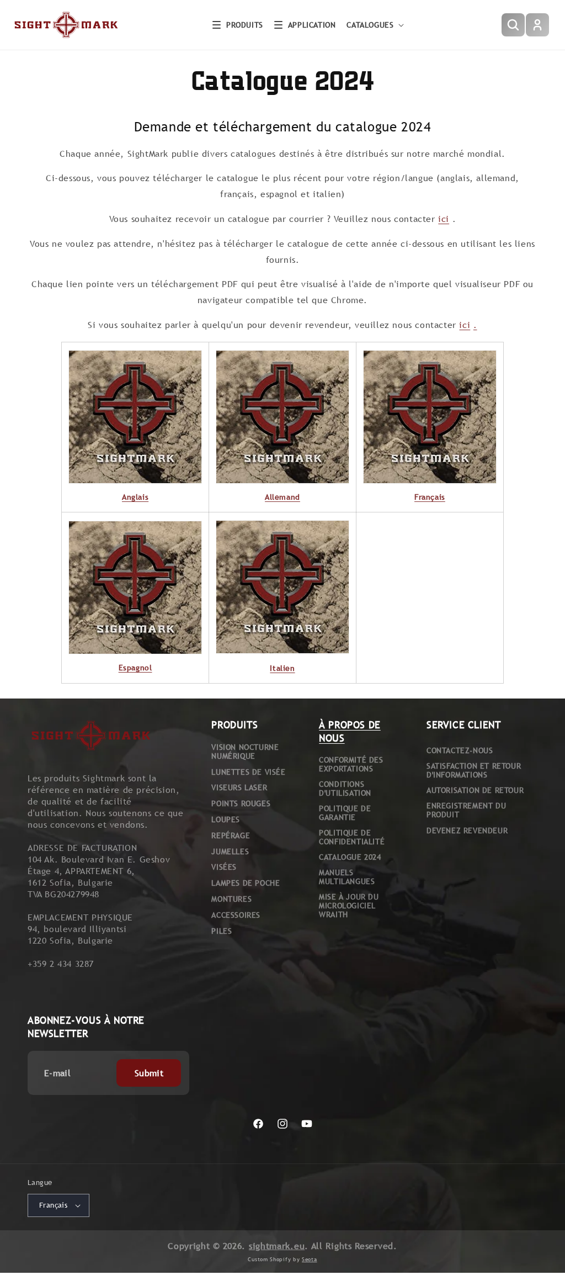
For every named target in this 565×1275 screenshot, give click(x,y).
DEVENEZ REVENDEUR (467, 830)
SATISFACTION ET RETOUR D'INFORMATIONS (474, 770)
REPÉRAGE (230, 835)
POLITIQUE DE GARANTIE (345, 813)
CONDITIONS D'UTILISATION (345, 788)
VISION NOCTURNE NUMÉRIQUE (245, 751)
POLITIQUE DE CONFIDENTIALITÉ (352, 837)
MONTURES (231, 899)
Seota (309, 1259)
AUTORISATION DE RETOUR (475, 790)
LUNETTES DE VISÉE (248, 772)
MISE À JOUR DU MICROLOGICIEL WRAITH (349, 905)
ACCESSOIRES (235, 915)
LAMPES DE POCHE (245, 883)
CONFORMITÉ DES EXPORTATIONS (351, 764)
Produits (244, 24)
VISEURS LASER (239, 787)
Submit (149, 1073)
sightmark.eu (277, 1246)
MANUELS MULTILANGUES (347, 877)
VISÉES (224, 867)
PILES (221, 931)
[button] (237, 25)
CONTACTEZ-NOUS (460, 750)
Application (312, 24)
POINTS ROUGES (240, 803)
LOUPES (225, 819)
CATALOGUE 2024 (350, 857)
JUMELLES (230, 851)
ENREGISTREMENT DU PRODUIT (466, 810)
